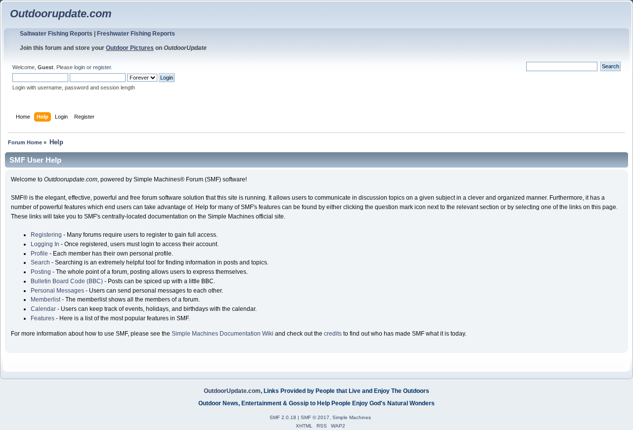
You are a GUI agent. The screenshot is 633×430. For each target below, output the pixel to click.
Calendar (43, 308)
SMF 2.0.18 (283, 417)
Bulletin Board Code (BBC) (67, 281)
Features (42, 318)
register (102, 67)
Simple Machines (351, 417)
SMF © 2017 (315, 417)
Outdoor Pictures (130, 47)
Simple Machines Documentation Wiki (222, 333)
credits (333, 333)
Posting (41, 271)
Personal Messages (57, 290)
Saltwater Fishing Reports (56, 33)
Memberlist (45, 299)
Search (40, 262)
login (79, 67)
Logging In (45, 244)
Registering (46, 234)
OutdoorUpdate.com (232, 390)
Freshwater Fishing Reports (136, 33)
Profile (39, 253)
